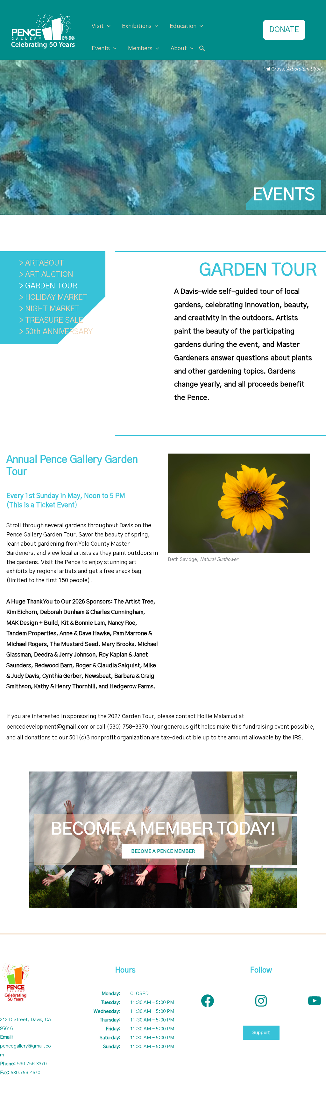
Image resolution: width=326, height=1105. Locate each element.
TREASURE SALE (54, 320)
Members (140, 48)
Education (183, 26)
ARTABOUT (44, 263)
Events (101, 48)
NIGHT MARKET (52, 309)
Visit (98, 26)
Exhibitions (137, 26)
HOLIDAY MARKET (56, 297)
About (179, 48)
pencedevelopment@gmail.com (47, 727)
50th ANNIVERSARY (59, 332)
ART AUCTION (49, 275)
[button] (202, 48)
